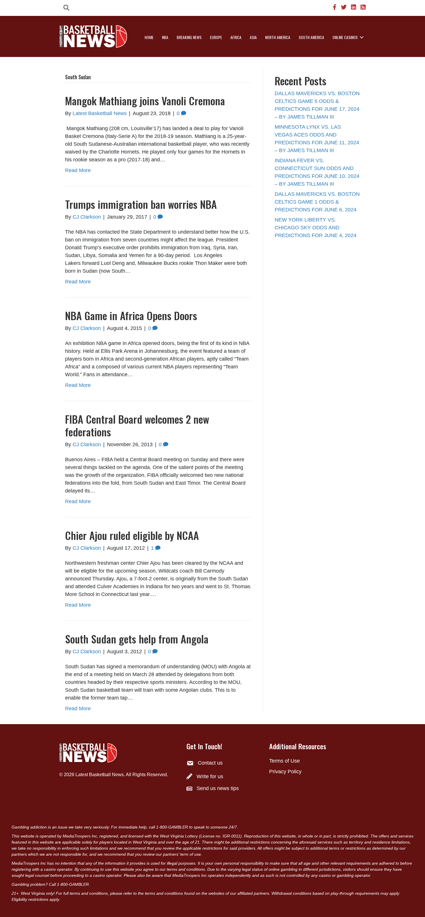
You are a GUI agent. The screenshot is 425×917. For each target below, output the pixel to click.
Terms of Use (284, 761)
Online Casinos (345, 37)
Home (149, 37)
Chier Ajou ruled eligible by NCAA (132, 535)
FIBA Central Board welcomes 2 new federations (137, 425)
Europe (216, 37)
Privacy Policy (285, 771)
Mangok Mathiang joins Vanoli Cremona (145, 100)
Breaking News (189, 37)
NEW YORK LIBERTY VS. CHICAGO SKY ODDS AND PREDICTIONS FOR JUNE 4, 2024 (315, 227)
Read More (78, 170)
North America (277, 37)
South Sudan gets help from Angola (136, 638)
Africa (235, 37)
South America (311, 37)
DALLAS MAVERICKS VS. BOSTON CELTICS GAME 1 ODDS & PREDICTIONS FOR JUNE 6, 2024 (317, 202)
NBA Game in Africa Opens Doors (131, 315)
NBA (165, 37)
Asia (253, 37)
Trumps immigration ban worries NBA (141, 204)
